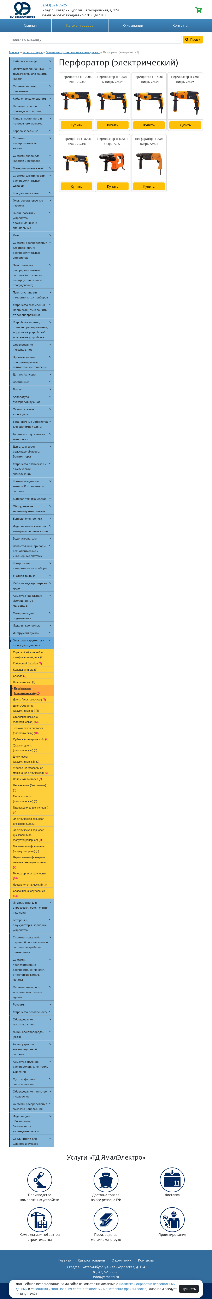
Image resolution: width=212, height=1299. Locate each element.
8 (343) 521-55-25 (54, 5)
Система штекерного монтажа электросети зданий (27, 992)
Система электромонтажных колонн (26, 143)
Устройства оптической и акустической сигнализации (30, 469)
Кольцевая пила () (25, 669)
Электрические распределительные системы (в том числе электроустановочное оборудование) (27, 275)
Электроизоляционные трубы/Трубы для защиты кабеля (30, 73)
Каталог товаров (79, 25)
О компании (133, 25)
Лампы (17, 389)
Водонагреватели (25, 538)
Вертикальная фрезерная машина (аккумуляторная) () (29, 862)
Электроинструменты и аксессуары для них (73, 52)
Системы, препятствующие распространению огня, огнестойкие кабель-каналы (29, 969)
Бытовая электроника (27, 518)
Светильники (21, 382)
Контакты (180, 25)
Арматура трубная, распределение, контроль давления (30, 1066)
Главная (30, 25)
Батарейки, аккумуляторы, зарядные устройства (30, 925)
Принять (189, 1289)
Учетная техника (24, 575)
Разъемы (19, 1004)
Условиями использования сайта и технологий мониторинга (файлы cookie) (89, 1289)
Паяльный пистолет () (27, 779)
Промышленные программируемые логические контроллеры (30, 362)
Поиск (194, 39)
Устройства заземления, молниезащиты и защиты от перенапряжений (30, 309)
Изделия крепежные (26, 625)
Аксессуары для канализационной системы (25, 1049)
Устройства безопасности (30, 1012)
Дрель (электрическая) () (29, 699)
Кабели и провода (25, 61)
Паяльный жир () (24, 682)
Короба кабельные (25, 131)
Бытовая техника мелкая (30, 498)
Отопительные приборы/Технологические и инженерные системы (29, 551)
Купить (76, 125)
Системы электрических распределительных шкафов (29, 180)
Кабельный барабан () (27, 663)
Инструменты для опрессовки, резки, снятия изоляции (30, 907)
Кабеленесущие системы (30, 98)
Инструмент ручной (26, 633)
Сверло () (19, 675)
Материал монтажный (28, 168)
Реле (16, 235)
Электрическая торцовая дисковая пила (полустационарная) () (28, 834)
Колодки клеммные (26, 193)
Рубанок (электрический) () (30, 739)
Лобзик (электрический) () (30, 884)
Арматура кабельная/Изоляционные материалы (27, 600)
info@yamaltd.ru (106, 1277)
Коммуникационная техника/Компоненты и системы (28, 486)
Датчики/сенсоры (24, 374)
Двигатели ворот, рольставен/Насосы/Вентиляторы (26, 451)
